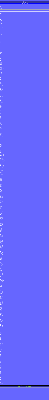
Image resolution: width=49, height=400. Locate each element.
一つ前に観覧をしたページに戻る (21, 386)
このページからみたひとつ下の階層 (28, 386)
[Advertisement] (24, 391)
